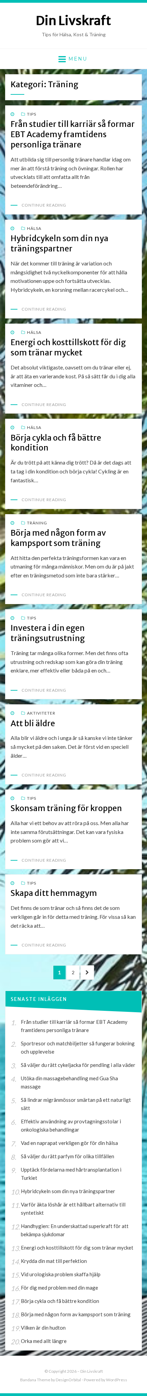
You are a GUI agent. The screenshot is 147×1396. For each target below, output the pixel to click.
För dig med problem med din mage (59, 1287)
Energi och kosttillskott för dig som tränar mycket (68, 347)
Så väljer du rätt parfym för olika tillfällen (67, 1156)
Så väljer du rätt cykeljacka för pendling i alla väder (78, 1065)
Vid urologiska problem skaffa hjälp (61, 1274)
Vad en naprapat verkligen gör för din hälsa (69, 1143)
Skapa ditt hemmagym (54, 893)
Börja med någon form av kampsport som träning (58, 538)
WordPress (116, 1379)
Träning (37, 522)
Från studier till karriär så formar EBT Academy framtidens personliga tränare (73, 134)
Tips (31, 114)
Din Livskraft (73, 20)
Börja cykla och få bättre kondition (60, 1301)
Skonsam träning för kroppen (66, 808)
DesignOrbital (68, 1379)
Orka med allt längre (44, 1341)
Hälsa (34, 228)
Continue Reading (44, 205)
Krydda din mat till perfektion (54, 1261)
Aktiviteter (41, 713)
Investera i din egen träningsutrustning (48, 633)
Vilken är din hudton (43, 1328)
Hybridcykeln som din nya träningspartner (59, 243)
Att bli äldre (33, 723)
